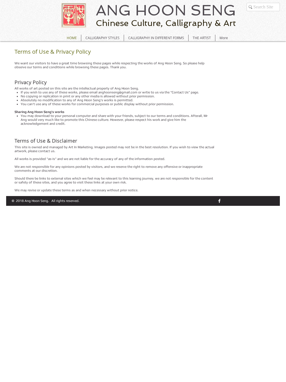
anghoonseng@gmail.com (117, 92)
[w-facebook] (219, 201)
